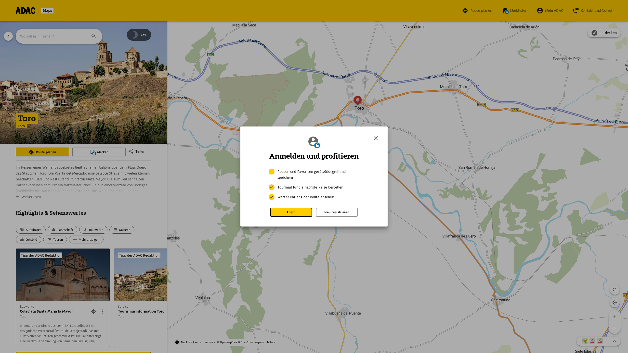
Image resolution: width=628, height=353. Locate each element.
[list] (314, 184)
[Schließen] (376, 138)
